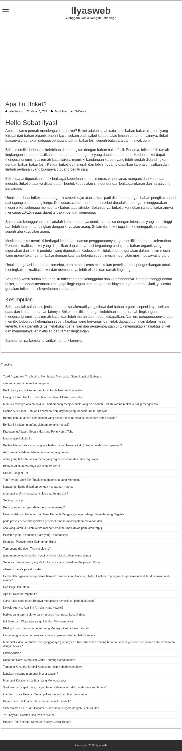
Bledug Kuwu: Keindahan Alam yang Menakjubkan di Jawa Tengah (46, 628)
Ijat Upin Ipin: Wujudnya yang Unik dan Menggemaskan (38, 621)
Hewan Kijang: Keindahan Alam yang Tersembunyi (35, 534)
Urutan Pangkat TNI (16, 473)
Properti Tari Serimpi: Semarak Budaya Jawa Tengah (37, 721)
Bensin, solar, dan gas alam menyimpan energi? (34, 507)
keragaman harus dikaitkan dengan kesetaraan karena (38, 486)
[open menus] (5, 11)
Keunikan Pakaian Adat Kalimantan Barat (29, 541)
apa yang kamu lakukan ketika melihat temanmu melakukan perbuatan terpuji (53, 528)
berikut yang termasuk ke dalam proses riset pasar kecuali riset (44, 614)
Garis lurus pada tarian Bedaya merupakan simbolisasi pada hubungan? (49, 600)
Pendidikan (61, 111)
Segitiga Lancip (13, 500)
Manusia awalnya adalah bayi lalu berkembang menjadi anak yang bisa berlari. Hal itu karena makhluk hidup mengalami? (80, 404)
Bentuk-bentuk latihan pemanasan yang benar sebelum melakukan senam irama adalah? (60, 417)
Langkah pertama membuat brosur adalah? (30, 673)
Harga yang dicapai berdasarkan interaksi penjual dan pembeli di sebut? (49, 635)
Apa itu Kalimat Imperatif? (20, 594)
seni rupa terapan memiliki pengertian (27, 383)
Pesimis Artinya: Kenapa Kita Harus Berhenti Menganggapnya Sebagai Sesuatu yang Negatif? (63, 514)
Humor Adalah (12, 653)
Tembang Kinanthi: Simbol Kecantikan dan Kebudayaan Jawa (42, 666)
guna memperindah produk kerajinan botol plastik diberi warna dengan (47, 555)
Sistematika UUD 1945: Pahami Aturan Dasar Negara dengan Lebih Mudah (51, 708)
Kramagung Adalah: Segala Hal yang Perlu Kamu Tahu (38, 431)
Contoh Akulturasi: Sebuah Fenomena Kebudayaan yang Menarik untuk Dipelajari (55, 411)
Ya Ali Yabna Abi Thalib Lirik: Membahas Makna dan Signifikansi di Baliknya (52, 376)
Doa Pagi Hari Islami (16, 587)
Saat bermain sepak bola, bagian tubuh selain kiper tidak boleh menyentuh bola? (55, 687)
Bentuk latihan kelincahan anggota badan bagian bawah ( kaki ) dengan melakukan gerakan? (62, 445)
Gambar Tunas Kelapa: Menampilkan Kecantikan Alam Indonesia (45, 694)
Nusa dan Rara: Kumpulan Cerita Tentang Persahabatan (39, 660)
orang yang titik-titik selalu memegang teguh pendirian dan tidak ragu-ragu (50, 459)
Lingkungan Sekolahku (17, 438)
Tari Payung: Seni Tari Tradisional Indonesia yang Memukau (41, 479)
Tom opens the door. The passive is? (27, 548)
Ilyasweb (91, 10)
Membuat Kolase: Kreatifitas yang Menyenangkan (35, 680)
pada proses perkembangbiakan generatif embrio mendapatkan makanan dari (52, 521)
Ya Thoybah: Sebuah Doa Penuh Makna (29, 715)
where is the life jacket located (22, 569)
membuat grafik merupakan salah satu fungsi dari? (35, 493)
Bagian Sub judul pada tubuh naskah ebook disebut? (37, 701)
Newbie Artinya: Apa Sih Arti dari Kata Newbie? (33, 607)
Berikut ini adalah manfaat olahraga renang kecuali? (36, 424)
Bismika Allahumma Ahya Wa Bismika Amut (31, 466)
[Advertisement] (91, 55)
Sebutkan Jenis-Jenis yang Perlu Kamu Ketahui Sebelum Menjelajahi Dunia (51, 562)
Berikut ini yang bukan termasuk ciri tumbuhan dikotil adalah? (42, 390)
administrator (16, 111)
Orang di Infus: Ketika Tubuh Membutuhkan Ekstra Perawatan (43, 397)
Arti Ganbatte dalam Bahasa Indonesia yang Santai (36, 452)
